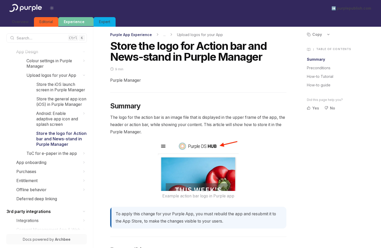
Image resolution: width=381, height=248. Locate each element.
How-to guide (318, 85)
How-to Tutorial (320, 76)
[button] (84, 51)
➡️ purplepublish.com (351, 8)
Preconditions (318, 68)
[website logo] (25, 8)
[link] (20, 22)
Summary (316, 59)
